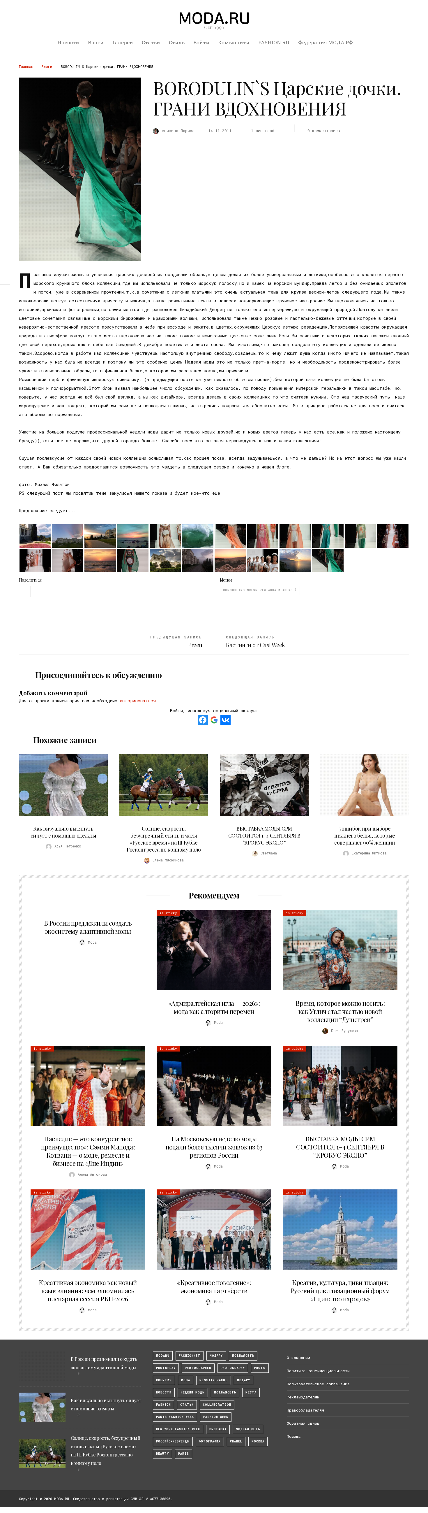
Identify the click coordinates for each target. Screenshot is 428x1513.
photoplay (166, 1368)
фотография (210, 1441)
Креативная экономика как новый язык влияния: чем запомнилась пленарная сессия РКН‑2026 (88, 1290)
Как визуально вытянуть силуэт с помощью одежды (63, 832)
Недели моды (193, 1392)
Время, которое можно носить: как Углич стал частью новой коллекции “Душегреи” (340, 1011)
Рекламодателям (303, 1397)
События (164, 1380)
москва (258, 1441)
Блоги (96, 42)
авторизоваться (138, 700)
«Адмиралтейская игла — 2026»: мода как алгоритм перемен (214, 1007)
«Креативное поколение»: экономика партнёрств (214, 1286)
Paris (183, 1454)
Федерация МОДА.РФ (325, 42)
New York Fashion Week (178, 1429)
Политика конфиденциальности (318, 1370)
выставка (218, 1429)
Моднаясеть (225, 1392)
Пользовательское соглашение (318, 1383)
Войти (201, 42)
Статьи (151, 42)
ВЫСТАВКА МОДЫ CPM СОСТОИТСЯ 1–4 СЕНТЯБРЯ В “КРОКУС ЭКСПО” (264, 835)
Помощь (294, 1436)
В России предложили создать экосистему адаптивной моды (88, 927)
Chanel (236, 1441)
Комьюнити (234, 42)
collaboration (217, 1405)
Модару (243, 1380)
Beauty (162, 1454)
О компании (298, 1357)
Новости (68, 42)
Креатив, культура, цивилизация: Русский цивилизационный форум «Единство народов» (340, 1290)
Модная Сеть (248, 1429)
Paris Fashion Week (175, 1417)
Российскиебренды (173, 1441)
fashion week (215, 1417)
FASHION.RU (273, 42)
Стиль (177, 42)
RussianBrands (213, 1380)
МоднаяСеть (243, 1356)
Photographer (198, 1368)
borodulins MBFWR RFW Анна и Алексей (260, 590)
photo (260, 1368)
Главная (26, 66)
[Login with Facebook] (203, 720)
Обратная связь (303, 1423)
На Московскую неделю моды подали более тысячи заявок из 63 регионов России (214, 1146)
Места (251, 1392)
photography (233, 1368)
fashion (163, 1405)
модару (216, 1356)
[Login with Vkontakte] (225, 720)
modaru (162, 1356)
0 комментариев (323, 130)
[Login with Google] (214, 720)
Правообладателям (305, 1410)
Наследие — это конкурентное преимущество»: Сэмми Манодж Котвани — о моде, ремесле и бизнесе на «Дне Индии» (88, 1151)
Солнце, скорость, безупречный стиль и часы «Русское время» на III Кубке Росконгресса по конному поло (164, 839)
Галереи (122, 42)
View (60, 785)
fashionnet (189, 1356)
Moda (185, 1380)
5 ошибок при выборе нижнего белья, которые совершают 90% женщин (364, 835)
